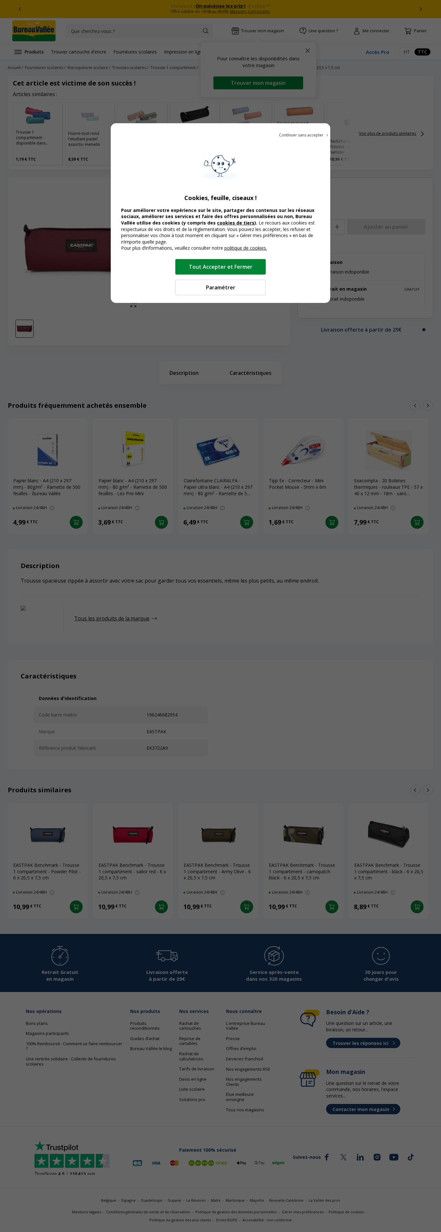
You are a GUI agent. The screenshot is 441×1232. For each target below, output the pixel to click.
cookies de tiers (235, 223)
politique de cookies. (245, 248)
